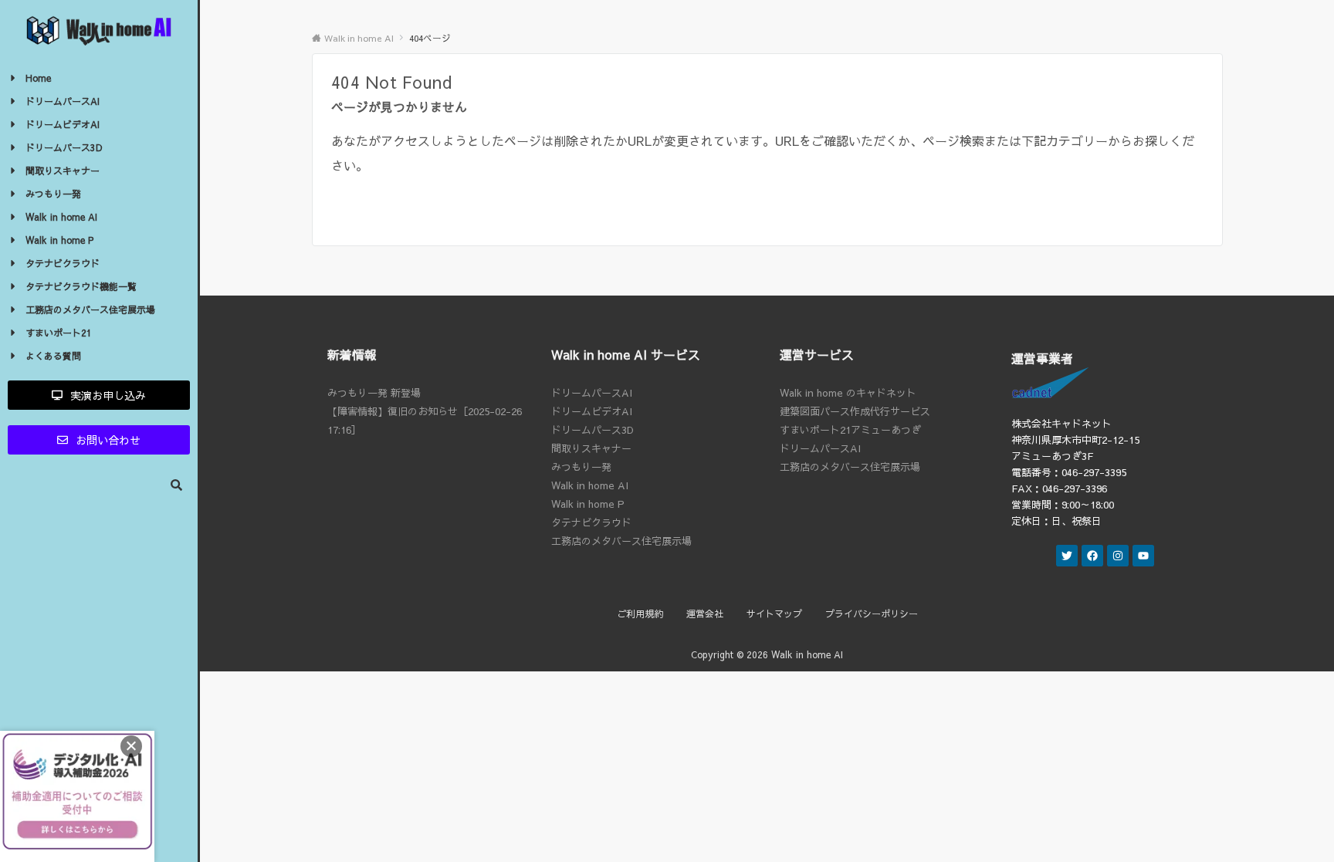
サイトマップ (774, 613)
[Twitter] (1067, 555)
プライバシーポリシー (871, 613)
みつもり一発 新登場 (374, 393)
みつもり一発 (581, 467)
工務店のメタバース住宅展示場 (621, 541)
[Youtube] (1143, 555)
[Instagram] (1118, 555)
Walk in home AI (589, 485)
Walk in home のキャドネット (848, 393)
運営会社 (704, 613)
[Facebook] (1092, 555)
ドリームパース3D (592, 430)
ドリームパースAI (591, 393)
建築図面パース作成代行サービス (855, 411)
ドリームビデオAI (591, 411)
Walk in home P (588, 504)
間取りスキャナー (591, 448)
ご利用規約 (640, 613)
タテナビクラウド (591, 522)
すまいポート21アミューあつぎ (850, 430)
